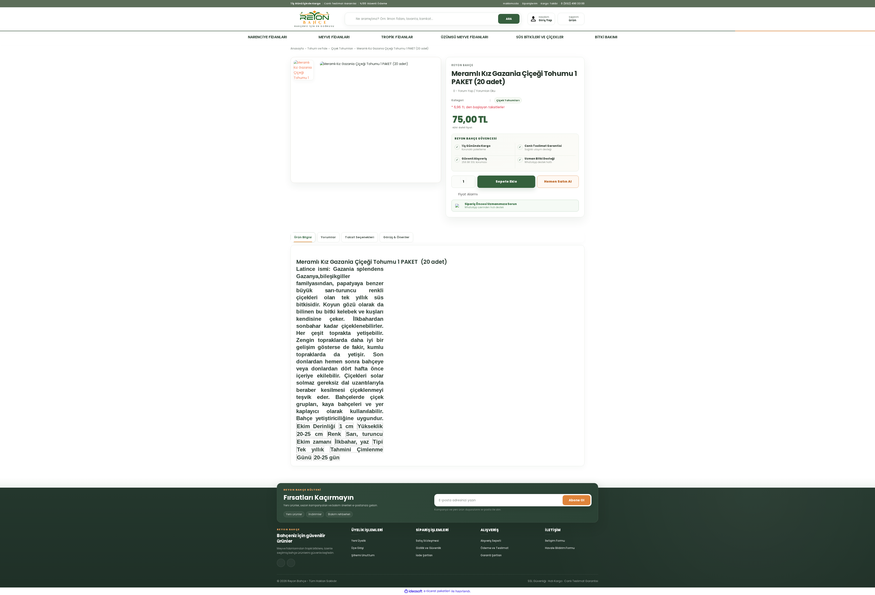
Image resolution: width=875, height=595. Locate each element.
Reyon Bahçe (462, 65)
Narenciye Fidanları (267, 37)
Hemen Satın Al (558, 181)
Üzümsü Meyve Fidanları (464, 37)
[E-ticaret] (437, 591)
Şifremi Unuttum (355, 555)
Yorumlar (328, 237)
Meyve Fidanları (334, 37)
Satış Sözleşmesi (419, 541)
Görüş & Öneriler (396, 237)
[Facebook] (281, 563)
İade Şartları (419, 555)
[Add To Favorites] (486, 193)
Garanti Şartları (484, 555)
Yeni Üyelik (355, 541)
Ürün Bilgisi (303, 237)
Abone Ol (576, 500)
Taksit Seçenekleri (359, 237)
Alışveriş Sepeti (484, 541)
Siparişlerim (530, 3)
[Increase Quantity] (470, 182)
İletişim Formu (548, 541)
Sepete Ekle (506, 181)
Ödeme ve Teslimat (484, 548)
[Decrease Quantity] (456, 182)
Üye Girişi (355, 548)
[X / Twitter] (291, 563)
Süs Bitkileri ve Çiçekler (540, 37)
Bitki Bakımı (606, 37)
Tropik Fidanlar (397, 37)
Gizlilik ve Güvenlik (419, 548)
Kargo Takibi (549, 3)
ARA (509, 19)
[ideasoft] (413, 591)
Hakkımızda (511, 3)
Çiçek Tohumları (508, 100)
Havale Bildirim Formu (548, 548)
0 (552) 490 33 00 (572, 3)
